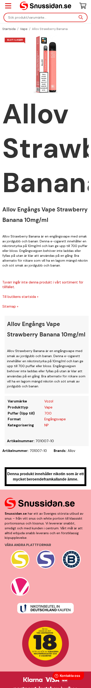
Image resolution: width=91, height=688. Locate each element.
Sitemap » (10, 306)
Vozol (48, 401)
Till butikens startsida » (20, 297)
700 (48, 413)
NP (46, 425)
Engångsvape (55, 419)
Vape (48, 407)
